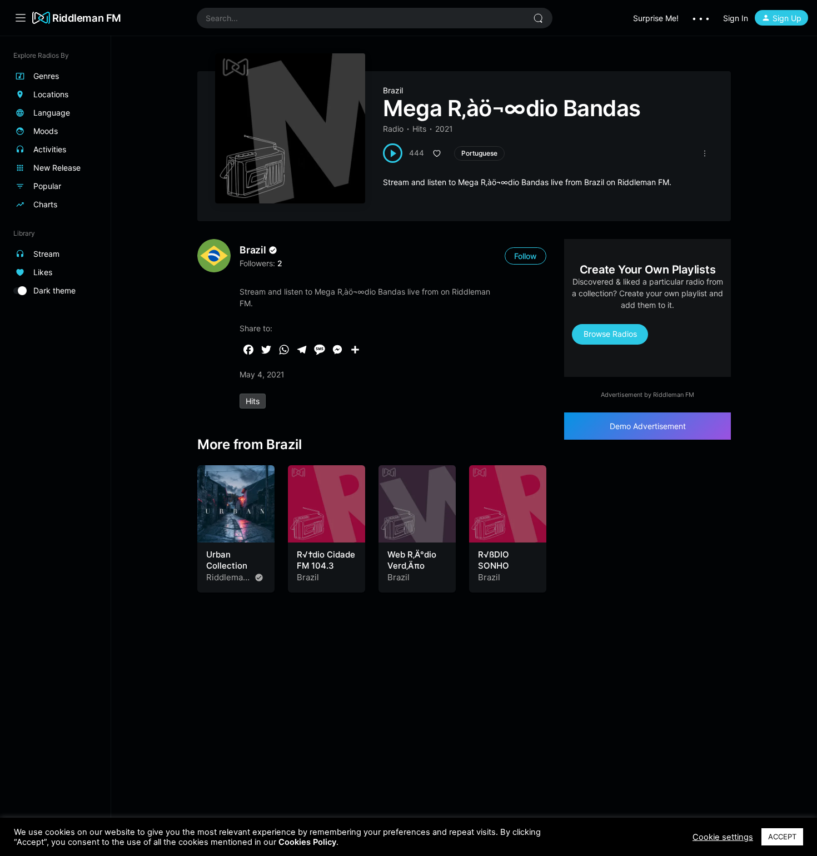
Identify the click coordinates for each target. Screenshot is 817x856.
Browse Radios (610, 334)
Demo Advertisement (648, 426)
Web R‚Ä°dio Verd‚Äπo (411, 560)
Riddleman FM (86, 18)
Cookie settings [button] (723, 837)
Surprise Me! (656, 18)
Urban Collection (226, 560)
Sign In (735, 18)
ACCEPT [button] (782, 836)
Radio (393, 128)
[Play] (392, 153)
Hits (419, 128)
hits (253, 401)
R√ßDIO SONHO (493, 560)
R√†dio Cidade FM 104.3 (326, 560)
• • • (701, 18)
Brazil (393, 90)
